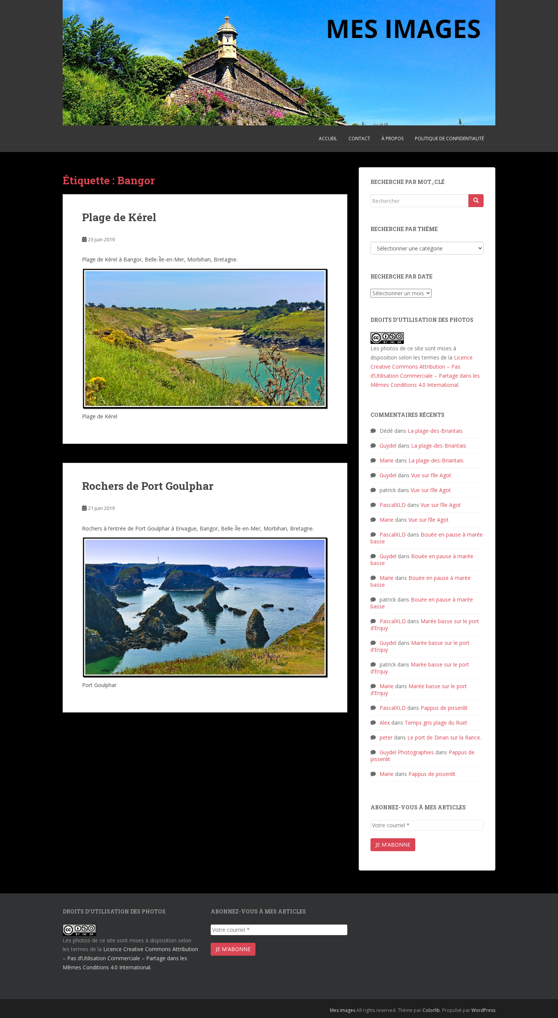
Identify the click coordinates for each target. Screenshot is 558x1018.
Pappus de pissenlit (444, 707)
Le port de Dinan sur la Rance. (444, 737)
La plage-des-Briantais (435, 430)
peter (386, 737)
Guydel (388, 445)
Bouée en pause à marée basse (426, 538)
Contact (359, 138)
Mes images (342, 1010)
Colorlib (431, 1010)
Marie (387, 460)
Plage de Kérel (119, 217)
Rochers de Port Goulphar (147, 486)
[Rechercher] (476, 200)
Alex (385, 722)
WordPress (483, 1010)
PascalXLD (393, 504)
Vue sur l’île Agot (431, 475)
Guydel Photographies (407, 752)
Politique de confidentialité (449, 138)
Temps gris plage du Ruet (436, 722)
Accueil (328, 138)
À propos (392, 138)
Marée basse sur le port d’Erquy (424, 624)
